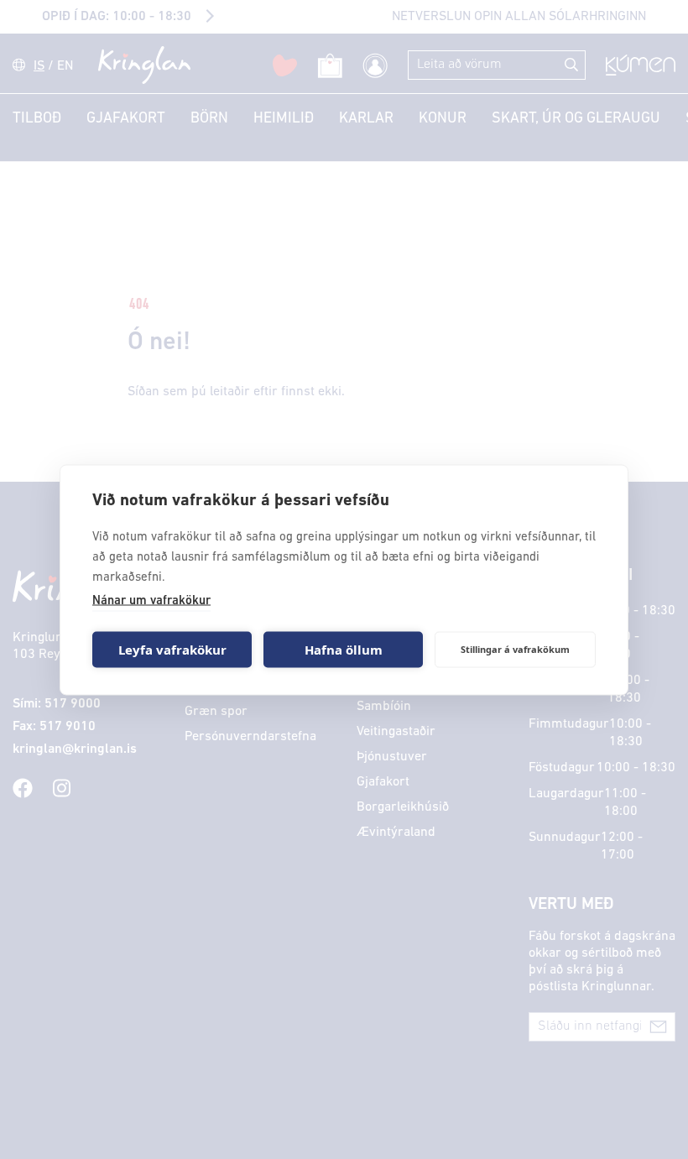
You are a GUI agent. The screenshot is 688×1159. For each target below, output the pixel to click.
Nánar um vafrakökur (151, 600)
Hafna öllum (344, 649)
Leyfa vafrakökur (172, 649)
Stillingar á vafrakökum (515, 649)
